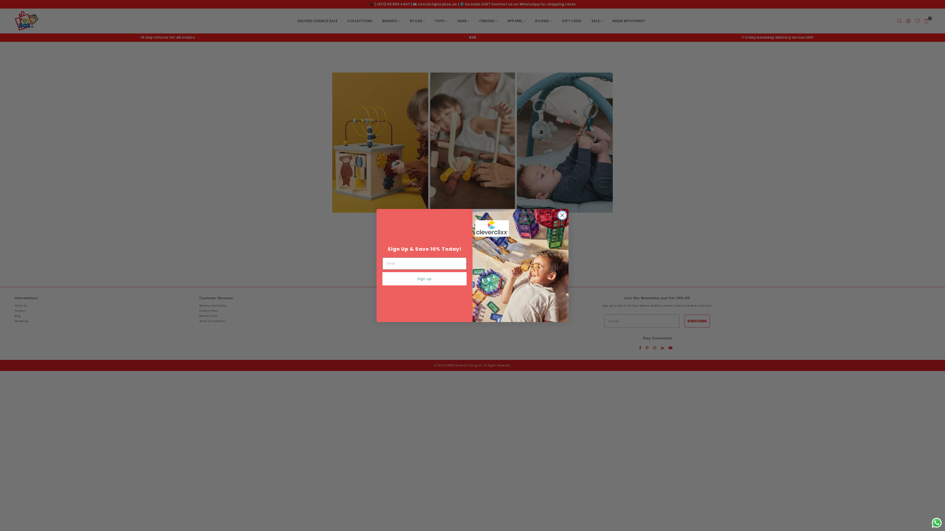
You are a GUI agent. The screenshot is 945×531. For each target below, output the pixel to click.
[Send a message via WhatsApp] (937, 523)
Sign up (424, 278)
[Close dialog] (562, 215)
